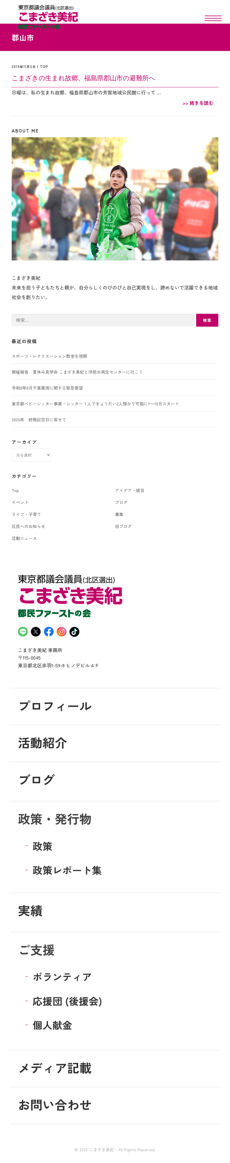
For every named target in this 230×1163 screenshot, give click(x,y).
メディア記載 (55, 1067)
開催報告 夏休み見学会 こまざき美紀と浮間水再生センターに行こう (77, 372)
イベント (20, 502)
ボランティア (62, 976)
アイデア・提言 (129, 490)
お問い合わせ (55, 1104)
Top (44, 66)
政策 (42, 846)
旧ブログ (123, 526)
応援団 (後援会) (67, 1001)
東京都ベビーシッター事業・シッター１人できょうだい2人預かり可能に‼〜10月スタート (95, 404)
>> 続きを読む (198, 102)
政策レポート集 (67, 870)
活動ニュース (24, 538)
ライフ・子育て (26, 514)
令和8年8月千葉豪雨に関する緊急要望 (47, 388)
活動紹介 (42, 742)
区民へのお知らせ (28, 526)
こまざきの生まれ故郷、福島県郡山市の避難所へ (83, 77)
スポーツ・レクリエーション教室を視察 (49, 356)
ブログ (121, 502)
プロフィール (55, 705)
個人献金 (52, 1025)
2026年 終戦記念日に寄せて (39, 420)
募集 (119, 514)
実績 (30, 910)
